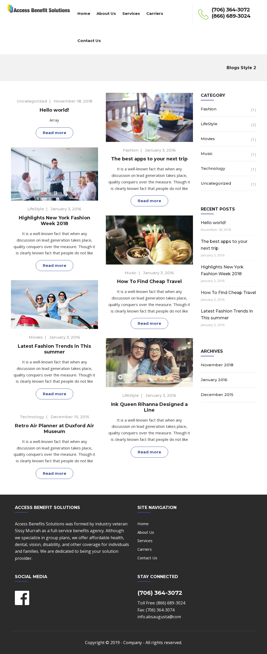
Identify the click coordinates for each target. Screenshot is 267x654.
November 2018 (217, 364)
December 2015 (217, 394)
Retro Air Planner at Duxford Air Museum (54, 428)
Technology (32, 416)
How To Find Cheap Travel (149, 281)
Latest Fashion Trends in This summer (54, 349)
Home (83, 13)
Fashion (130, 150)
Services (131, 13)
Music (131, 272)
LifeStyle (35, 208)
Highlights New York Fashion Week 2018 (54, 220)
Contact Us (89, 40)
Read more (54, 132)
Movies (36, 337)
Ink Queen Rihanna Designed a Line (149, 407)
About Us (106, 13)
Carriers (154, 13)
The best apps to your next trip (149, 159)
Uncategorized (32, 101)
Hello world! (54, 110)
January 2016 (214, 379)
